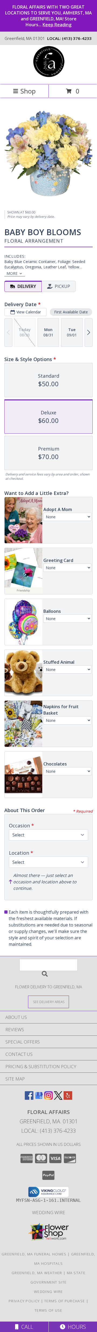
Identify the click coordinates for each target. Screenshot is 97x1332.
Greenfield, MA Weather (37, 1272)
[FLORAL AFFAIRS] (48, 77)
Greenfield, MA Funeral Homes (34, 1254)
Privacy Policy (24, 1301)
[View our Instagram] (48, 1098)
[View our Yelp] (68, 1098)
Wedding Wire (48, 1212)
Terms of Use (48, 1310)
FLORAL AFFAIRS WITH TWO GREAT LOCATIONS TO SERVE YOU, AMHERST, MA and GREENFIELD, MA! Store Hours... (48, 16)
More (12, 273)
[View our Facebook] (29, 1098)
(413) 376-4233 (77, 38)
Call (26, 1326)
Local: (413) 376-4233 (48, 1130)
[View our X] (58, 1098)
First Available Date (71, 311)
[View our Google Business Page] (38, 1098)
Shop (28, 91)
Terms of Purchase (64, 1301)
